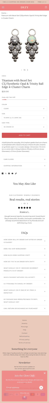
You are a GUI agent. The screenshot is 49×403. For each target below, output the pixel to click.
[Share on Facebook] (2, 173)
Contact (24, 333)
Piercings (24, 326)
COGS (4, 76)
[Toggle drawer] (3, 7)
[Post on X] (6, 173)
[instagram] (24, 397)
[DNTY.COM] (25, 7)
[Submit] (41, 387)
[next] (28, 70)
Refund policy (24, 336)
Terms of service (24, 343)
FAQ (24, 330)
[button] (16, 173)
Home (3, 13)
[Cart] (46, 7)
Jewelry (24, 323)
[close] (45, 373)
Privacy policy (24, 339)
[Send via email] (12, 173)
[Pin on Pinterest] (9, 173)
